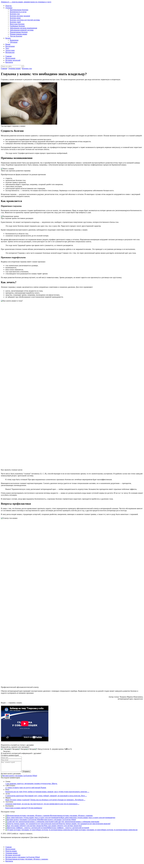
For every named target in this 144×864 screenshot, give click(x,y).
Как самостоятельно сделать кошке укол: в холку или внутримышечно (88, 817)
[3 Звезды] (22, 749)
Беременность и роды (18, 12)
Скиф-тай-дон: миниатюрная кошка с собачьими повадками (76, 822)
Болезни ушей (15, 22)
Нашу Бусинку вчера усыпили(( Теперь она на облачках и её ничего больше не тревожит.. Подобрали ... (45, 800)
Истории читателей (12, 60)
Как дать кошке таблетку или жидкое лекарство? (63, 826)
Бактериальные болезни (19, 10)
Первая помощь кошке (18, 34)
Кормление (14, 40)
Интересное (10, 52)
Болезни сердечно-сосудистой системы (25, 20)
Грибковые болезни (17, 26)
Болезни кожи (15, 18)
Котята (8, 38)
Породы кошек (11, 851)
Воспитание (10, 46)
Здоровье (8, 8)
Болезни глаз (15, 14)
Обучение (13, 42)
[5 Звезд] (38, 749)
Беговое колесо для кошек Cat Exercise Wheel (59, 820)
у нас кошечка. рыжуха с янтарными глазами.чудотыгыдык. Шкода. (31, 783)
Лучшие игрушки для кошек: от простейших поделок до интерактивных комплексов (104, 830)
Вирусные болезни (17, 24)
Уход (7, 48)
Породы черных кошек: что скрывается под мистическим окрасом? (84, 824)
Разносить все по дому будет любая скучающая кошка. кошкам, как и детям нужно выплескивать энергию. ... (47, 792)
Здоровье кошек (11, 853)
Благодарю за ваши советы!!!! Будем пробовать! (23, 808)
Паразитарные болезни (19, 32)
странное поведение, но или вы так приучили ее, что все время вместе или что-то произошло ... (42, 804)
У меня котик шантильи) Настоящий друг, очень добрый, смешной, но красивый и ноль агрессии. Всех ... (46, 796)
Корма (7, 44)
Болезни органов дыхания (20, 16)
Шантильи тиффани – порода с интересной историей (68, 828)
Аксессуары (10, 50)
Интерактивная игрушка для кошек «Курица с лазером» (71, 815)
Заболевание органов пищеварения (23, 28)
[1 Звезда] (5, 749)
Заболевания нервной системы (22, 30)
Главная (8, 56)
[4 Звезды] (30, 749)
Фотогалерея (10, 58)
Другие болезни (16, 36)
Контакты (9, 62)
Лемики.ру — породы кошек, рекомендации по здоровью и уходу (26, 2)
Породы (8, 6)
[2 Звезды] (13, 749)
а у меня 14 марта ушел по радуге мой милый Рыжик (25, 788)
